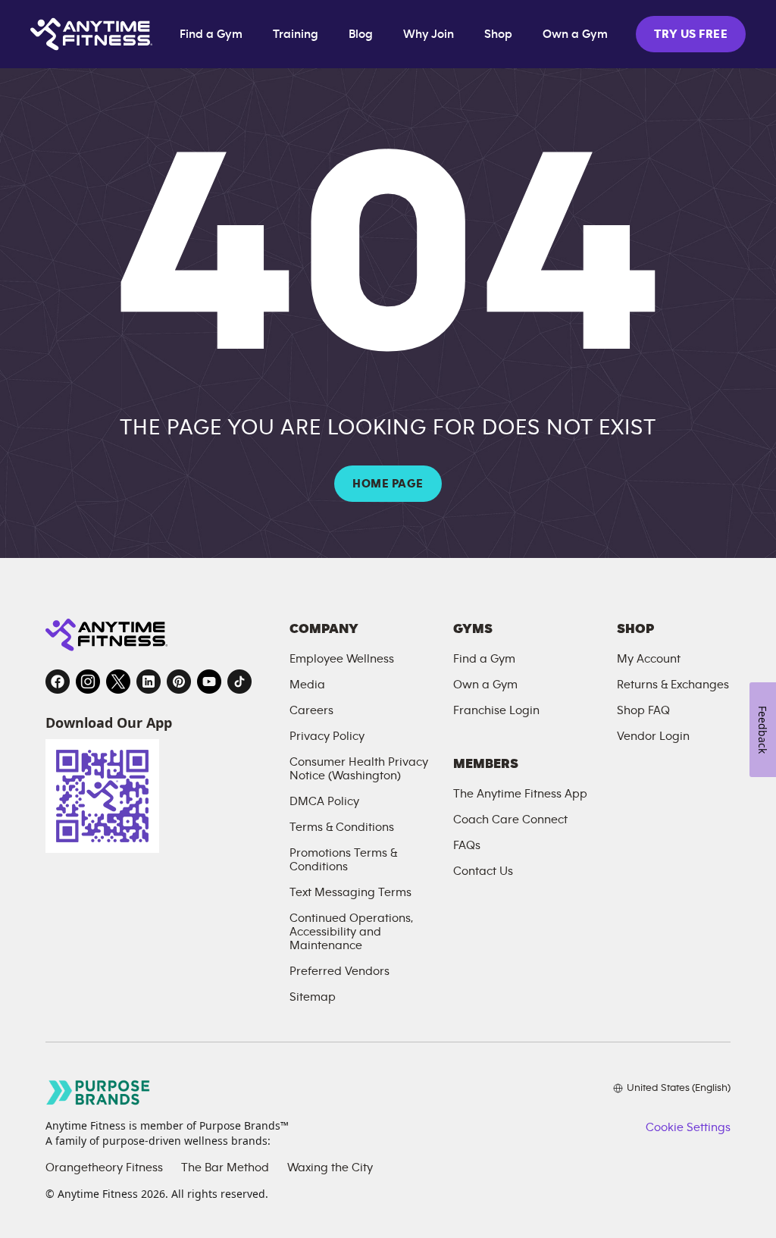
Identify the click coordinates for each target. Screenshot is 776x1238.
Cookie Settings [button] (688, 1127)
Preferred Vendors (339, 971)
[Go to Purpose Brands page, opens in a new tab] (98, 1092)
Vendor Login (653, 736)
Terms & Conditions (341, 827)
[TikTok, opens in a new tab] (239, 681)
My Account (649, 659)
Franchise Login (496, 710)
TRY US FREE (691, 34)
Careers (311, 710)
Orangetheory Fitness (104, 1167)
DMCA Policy (324, 801)
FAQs (466, 845)
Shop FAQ (643, 710)
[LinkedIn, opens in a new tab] (148, 681)
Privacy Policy (327, 736)
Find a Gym (211, 34)
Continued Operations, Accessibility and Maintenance (351, 931)
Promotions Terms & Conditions (343, 860)
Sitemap (312, 997)
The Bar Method (225, 1167)
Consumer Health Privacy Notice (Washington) (358, 769)
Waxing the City (330, 1167)
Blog (361, 34)
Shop (498, 34)
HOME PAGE (387, 484)
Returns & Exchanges (673, 685)
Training (295, 34)
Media (307, 685)
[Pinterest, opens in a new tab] (179, 681)
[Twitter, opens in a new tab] (118, 681)
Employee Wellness (341, 659)
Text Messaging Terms (350, 892)
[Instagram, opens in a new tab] (88, 681)
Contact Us (483, 871)
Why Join (428, 34)
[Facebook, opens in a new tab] (57, 681)
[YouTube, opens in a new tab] (209, 681)
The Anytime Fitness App (520, 794)
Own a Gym (575, 34)
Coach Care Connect (510, 819)
